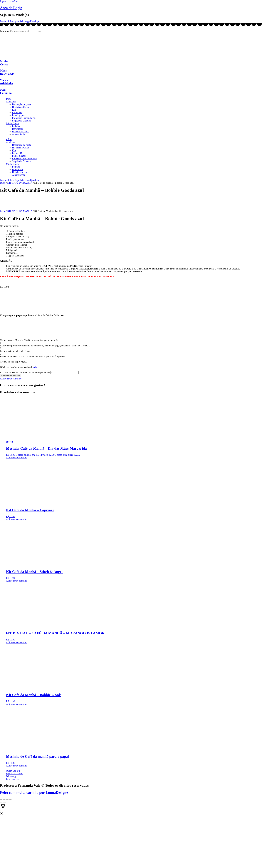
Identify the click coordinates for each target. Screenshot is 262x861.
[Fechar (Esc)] (10, 799)
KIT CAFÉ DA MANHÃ (19, 182)
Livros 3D (17, 112)
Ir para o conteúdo (8, 1)
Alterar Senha (18, 134)
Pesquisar (4, 31)
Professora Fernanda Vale (24, 118)
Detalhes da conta (20, 131)
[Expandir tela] (4, 799)
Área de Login (11, 8)
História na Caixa (20, 107)
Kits (14, 109)
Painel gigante (19, 115)
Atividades (11, 101)
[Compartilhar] (7, 799)
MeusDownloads (7, 72)
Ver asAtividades (6, 81)
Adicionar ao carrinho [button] (16, 457)
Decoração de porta (21, 104)
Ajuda (36, 367)
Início (9, 99)
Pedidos (16, 126)
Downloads (17, 129)
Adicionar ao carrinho (10, 376)
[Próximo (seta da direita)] (4, 802)
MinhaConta (4, 63)
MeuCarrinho (6, 91)
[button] (11, 378)
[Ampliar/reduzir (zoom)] (1, 799)
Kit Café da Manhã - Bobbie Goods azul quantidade (25, 372)
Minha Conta (12, 123)
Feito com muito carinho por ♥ (34, 793)
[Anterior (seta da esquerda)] (1, 802)
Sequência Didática (21, 120)
